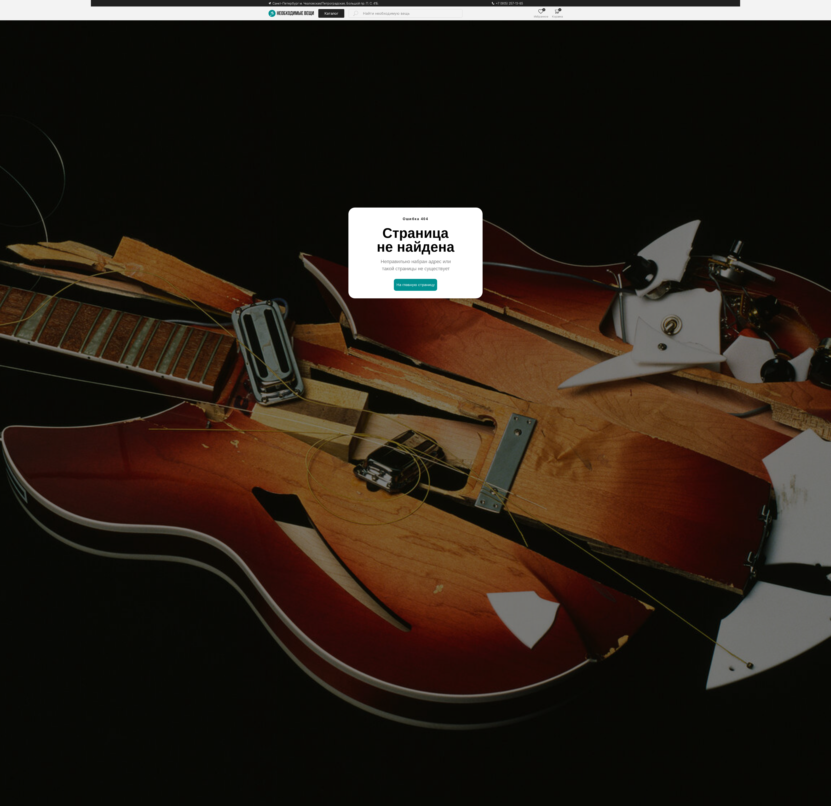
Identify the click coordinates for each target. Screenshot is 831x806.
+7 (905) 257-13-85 (509, 3)
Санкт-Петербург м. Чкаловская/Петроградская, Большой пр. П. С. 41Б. (325, 3)
